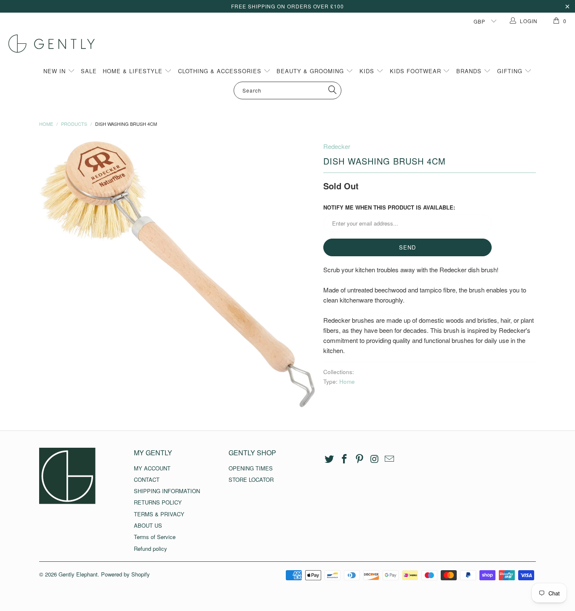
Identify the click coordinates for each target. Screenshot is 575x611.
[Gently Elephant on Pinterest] (359, 459)
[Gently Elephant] (291, 43)
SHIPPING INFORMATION (167, 491)
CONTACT (147, 479)
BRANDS (470, 71)
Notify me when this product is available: (389, 207)
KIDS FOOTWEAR (416, 71)
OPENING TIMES (251, 468)
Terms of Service (155, 537)
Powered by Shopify (125, 574)
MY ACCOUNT (152, 468)
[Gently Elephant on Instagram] (374, 459)
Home (347, 381)
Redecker (336, 146)
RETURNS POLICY (158, 502)
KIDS (367, 71)
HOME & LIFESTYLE (134, 71)
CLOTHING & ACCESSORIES (221, 71)
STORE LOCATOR (251, 479)
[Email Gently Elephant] (389, 459)
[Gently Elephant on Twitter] (329, 459)
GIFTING (510, 71)
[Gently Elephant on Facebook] (344, 459)
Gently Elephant (78, 574)
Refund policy (150, 549)
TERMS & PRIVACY (159, 514)
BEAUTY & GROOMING (311, 71)
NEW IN (55, 71)
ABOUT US (148, 525)
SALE (89, 71)
